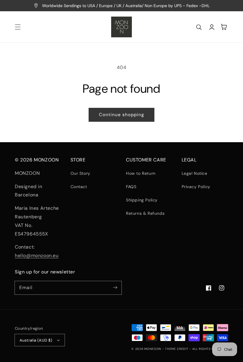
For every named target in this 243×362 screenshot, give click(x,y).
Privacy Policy (196, 186)
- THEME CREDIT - (177, 349)
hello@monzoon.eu (37, 255)
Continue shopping (121, 115)
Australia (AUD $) (36, 340)
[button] (17, 26)
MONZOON (152, 349)
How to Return (141, 173)
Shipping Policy (142, 200)
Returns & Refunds (145, 213)
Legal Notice (194, 173)
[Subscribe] (115, 287)
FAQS (131, 186)
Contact (79, 186)
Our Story (80, 173)
